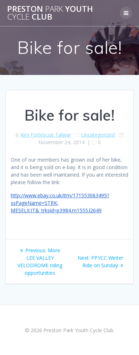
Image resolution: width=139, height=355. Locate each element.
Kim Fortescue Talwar (45, 134)
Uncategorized (98, 134)
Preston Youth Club (50, 13)
